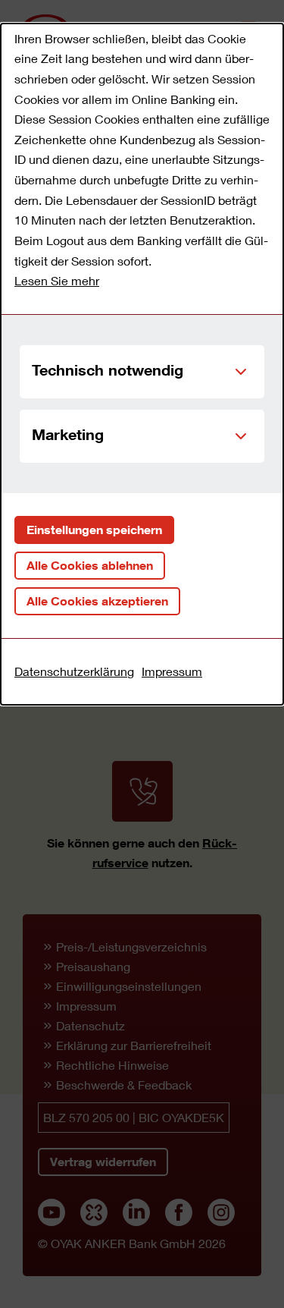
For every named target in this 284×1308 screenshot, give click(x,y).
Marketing (68, 434)
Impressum (172, 671)
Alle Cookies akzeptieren (97, 600)
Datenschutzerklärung (74, 671)
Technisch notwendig (107, 369)
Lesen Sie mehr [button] (56, 280)
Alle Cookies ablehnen (90, 565)
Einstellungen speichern (94, 529)
